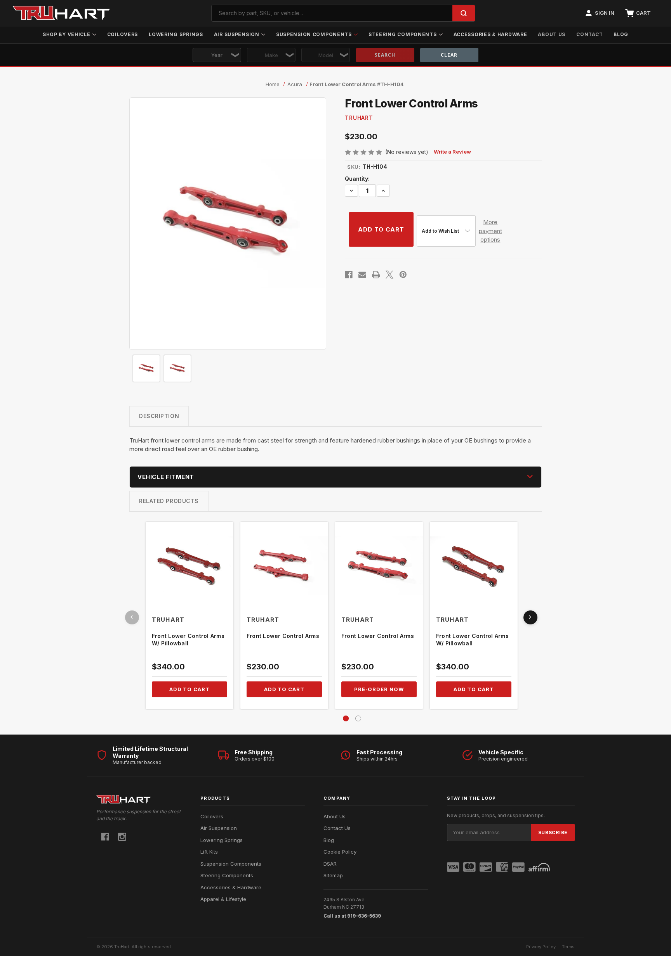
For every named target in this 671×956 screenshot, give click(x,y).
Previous (132, 617)
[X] (389, 274)
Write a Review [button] (452, 152)
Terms (568, 946)
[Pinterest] (403, 274)
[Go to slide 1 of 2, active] (346, 718)
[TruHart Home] (139, 799)
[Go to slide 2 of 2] (358, 718)
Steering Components (403, 34)
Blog (621, 34)
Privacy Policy (541, 946)
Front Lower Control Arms (283, 636)
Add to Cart (189, 689)
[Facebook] (349, 274)
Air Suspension (236, 34)
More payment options (490, 230)
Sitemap (333, 875)
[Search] (463, 13)
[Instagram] (122, 837)
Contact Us (337, 828)
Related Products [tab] (169, 501)
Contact (589, 34)
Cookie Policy (339, 852)
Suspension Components (314, 34)
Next (530, 617)
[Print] (376, 274)
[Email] (362, 274)
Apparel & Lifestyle (223, 899)
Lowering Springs (176, 34)
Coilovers (122, 34)
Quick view (189, 566)
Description (159, 416)
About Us (551, 34)
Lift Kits (209, 852)
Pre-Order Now (379, 689)
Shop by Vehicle (66, 34)
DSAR (330, 864)
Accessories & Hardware (490, 34)
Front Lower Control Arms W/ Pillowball (188, 640)
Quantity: (357, 178)
